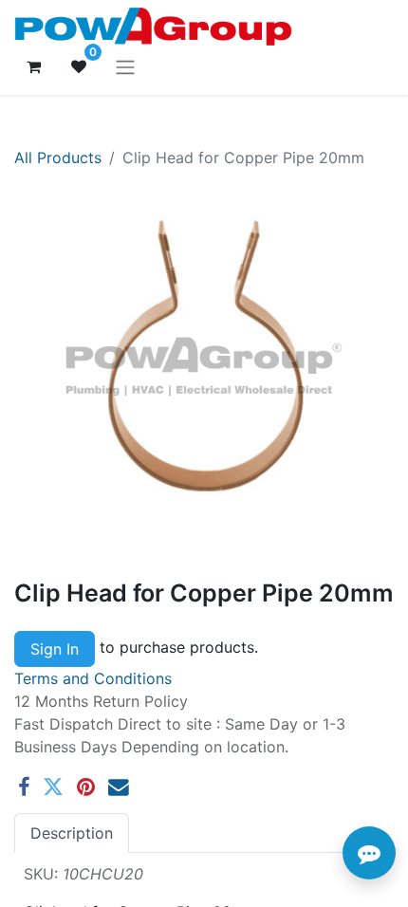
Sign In (54, 648)
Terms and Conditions (93, 678)
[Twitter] (53, 787)
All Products (58, 157)
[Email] (118, 787)
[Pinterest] (86, 787)
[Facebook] (23, 787)
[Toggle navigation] (125, 66)
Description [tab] (71, 833)
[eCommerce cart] (33, 66)
